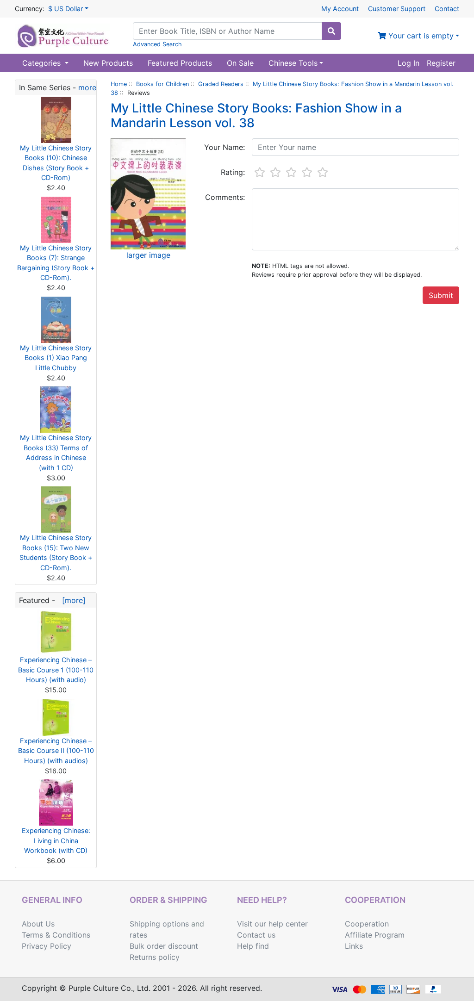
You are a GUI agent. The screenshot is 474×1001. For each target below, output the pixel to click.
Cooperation (367, 923)
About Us (38, 923)
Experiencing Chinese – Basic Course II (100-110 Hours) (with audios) (56, 751)
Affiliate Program (375, 934)
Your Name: (224, 147)
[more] (71, 600)
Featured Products (180, 63)
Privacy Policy (46, 946)
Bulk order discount (164, 946)
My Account (340, 8)
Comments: (225, 197)
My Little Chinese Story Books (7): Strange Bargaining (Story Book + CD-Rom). (55, 263)
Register (441, 63)
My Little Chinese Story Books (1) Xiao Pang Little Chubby (56, 358)
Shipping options (159, 923)
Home (119, 84)
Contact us (256, 934)
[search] (331, 31)
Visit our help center (272, 923)
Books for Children (162, 84)
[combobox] (227, 31)
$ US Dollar (65, 8)
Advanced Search (157, 44)
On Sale (240, 63)
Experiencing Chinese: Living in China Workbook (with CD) (56, 840)
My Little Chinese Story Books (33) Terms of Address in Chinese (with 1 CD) (56, 453)
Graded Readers (220, 84)
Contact (447, 8)
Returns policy (155, 957)
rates (138, 934)
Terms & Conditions (56, 934)
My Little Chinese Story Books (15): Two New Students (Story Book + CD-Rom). (55, 553)
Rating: (233, 172)
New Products (108, 63)
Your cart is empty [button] (420, 35)
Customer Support (396, 8)
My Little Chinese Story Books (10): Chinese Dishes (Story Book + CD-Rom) (56, 163)
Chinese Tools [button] (293, 63)
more (87, 87)
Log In (408, 63)
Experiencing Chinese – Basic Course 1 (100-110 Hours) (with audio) (56, 670)
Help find (253, 946)
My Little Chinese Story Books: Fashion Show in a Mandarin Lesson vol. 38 (256, 115)
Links (354, 946)
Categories (42, 63)
